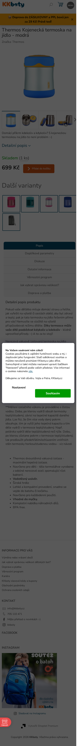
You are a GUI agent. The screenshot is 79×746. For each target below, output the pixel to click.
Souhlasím (53, 393)
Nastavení (19, 387)
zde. (30, 371)
